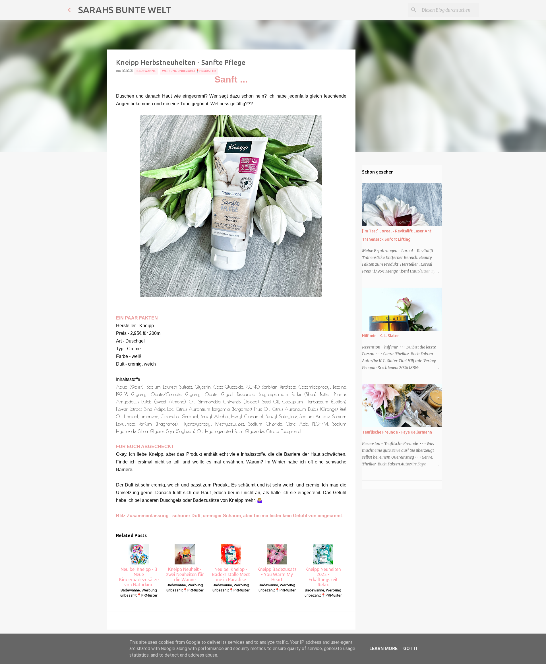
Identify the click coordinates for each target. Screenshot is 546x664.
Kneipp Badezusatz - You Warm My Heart (277, 574)
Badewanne (146, 71)
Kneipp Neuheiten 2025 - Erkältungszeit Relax (323, 577)
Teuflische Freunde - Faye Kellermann (397, 432)
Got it (410, 648)
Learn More (383, 648)
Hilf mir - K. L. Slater (380, 335)
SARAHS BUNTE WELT (124, 10)
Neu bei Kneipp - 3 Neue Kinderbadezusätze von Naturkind (139, 577)
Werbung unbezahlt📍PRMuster (189, 71)
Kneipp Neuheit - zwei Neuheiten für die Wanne (185, 574)
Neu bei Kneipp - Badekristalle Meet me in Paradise (231, 574)
